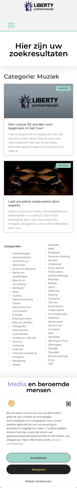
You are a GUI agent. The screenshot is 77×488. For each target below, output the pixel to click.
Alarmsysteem (21, 257)
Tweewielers (56, 310)
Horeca (17, 341)
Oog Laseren (56, 267)
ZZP (50, 363)
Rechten (53, 279)
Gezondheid (20, 333)
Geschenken (20, 330)
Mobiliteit (54, 252)
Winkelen (54, 336)
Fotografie (19, 326)
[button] (68, 404)
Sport (51, 287)
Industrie (18, 345)
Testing (52, 294)
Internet (17, 349)
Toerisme (54, 298)
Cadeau (17, 295)
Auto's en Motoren (24, 268)
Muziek (52, 260)
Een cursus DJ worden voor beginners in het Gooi (30, 126)
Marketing (18, 360)
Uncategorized (57, 313)
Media (16, 364)
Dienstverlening (22, 299)
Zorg (51, 359)
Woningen (54, 344)
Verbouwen (55, 321)
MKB (51, 248)
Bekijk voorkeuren (38, 481)
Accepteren (38, 457)
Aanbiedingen (21, 253)
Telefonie (53, 290)
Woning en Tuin (58, 340)
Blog (15, 291)
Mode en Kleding (59, 256)
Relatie (52, 283)
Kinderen (18, 356)
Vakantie (53, 317)
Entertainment (21, 318)
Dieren (16, 303)
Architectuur (20, 261)
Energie (17, 314)
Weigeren (39, 469)
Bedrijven (18, 287)
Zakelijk (53, 348)
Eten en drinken (22, 322)
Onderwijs (54, 264)
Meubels (53, 244)
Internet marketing (24, 353)
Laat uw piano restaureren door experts (33, 203)
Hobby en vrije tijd (24, 337)
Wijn (51, 333)
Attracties (18, 264)
